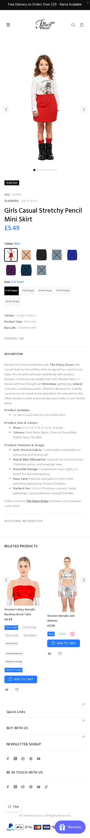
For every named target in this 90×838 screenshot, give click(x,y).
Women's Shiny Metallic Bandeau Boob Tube (19, 612)
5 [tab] (46, 170)
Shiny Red (11, 627)
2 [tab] (37, 170)
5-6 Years (11, 290)
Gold (51, 634)
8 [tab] (56, 170)
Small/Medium (14, 654)
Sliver (62, 634)
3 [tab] (40, 170)
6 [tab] (49, 170)
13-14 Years (12, 301)
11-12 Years (63, 290)
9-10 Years (45, 290)
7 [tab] (53, 170)
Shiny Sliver (29, 627)
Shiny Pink (12, 644)
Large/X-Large (13, 670)
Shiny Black (30, 635)
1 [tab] (34, 170)
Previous (6, 109)
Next (84, 109)
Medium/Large (14, 662)
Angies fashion (26, 315)
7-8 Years (28, 290)
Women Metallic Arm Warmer (61, 618)
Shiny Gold (12, 635)
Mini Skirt (30, 321)
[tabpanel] (45, 107)
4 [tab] (43, 170)
